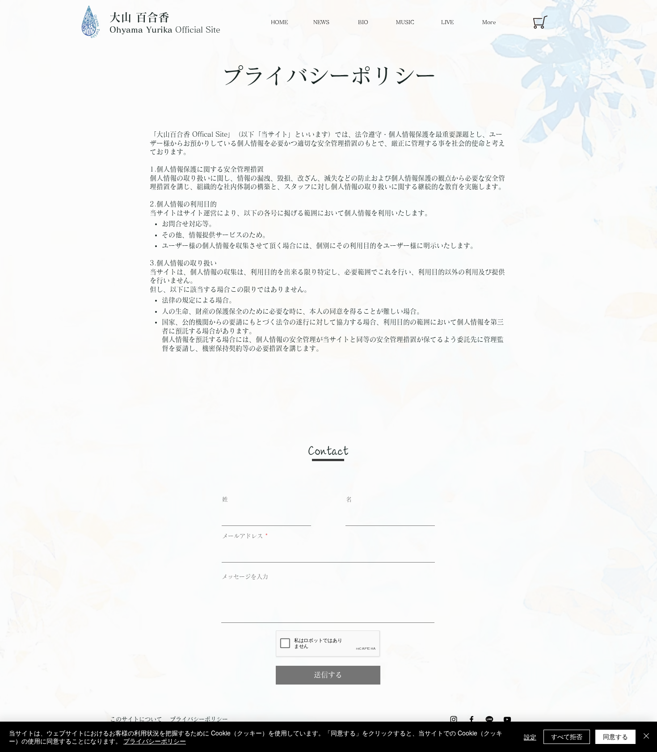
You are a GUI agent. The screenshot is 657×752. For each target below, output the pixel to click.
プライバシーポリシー (154, 740)
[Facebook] (471, 719)
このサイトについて (136, 719)
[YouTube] (507, 719)
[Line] (489, 719)
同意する (615, 736)
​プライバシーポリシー (199, 719)
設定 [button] (530, 736)
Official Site (165, 29)
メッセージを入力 (245, 577)
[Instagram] (453, 719)
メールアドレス (242, 536)
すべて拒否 (566, 736)
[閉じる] (646, 737)
